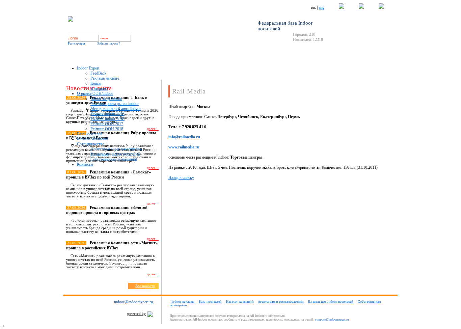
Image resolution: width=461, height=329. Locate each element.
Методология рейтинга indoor (115, 108)
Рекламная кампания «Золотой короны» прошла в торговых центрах (106, 210)
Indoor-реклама (183, 301)
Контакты (85, 164)
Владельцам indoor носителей (115, 154)
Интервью (99, 88)
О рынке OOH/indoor (95, 93)
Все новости (145, 286)
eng (321, 7)
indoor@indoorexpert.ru (133, 302)
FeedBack (98, 73)
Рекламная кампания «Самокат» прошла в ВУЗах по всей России (108, 175)
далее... (153, 168)
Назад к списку (181, 177)
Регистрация (76, 43)
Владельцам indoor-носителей (330, 301)
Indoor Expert (88, 68)
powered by (136, 314)
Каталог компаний (92, 139)
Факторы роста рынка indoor (114, 103)
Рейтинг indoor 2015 (107, 113)
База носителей (89, 134)
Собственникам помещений (113, 159)
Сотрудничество (90, 144)
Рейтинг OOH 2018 (106, 129)
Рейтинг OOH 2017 (106, 123)
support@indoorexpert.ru (332, 319)
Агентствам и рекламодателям (116, 149)
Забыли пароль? (108, 43)
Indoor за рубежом (106, 98)
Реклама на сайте (104, 78)
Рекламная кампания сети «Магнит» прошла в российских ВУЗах (112, 245)
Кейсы (95, 83)
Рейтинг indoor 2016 (107, 118)
